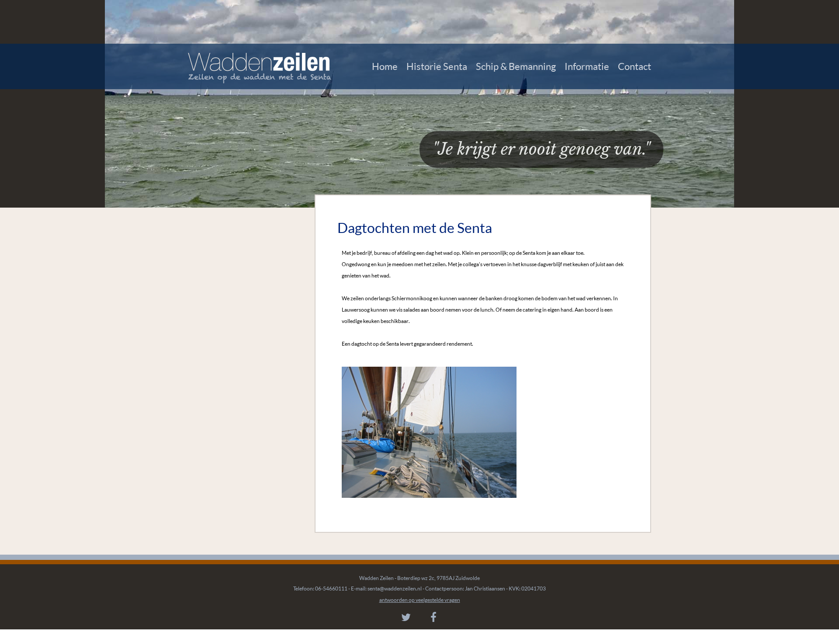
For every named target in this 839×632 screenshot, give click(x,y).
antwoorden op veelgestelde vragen (419, 600)
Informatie (587, 66)
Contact (634, 66)
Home (385, 66)
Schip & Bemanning (516, 66)
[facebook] (433, 617)
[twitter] (406, 617)
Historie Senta (436, 66)
